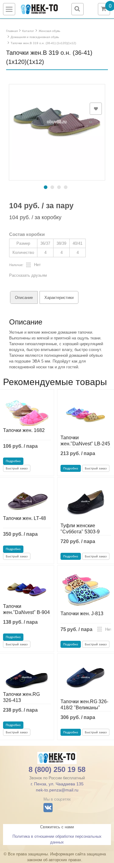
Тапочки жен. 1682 (24, 430)
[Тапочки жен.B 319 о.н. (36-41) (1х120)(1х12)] (57, 122)
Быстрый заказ (17, 468)
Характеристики (59, 297)
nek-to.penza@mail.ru (57, 790)
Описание (24, 297)
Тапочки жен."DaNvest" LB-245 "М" (85, 443)
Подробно (13, 461)
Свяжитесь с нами (57, 827)
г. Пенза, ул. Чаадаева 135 (57, 783)
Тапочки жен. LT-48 (24, 518)
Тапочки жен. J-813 (81, 613)
